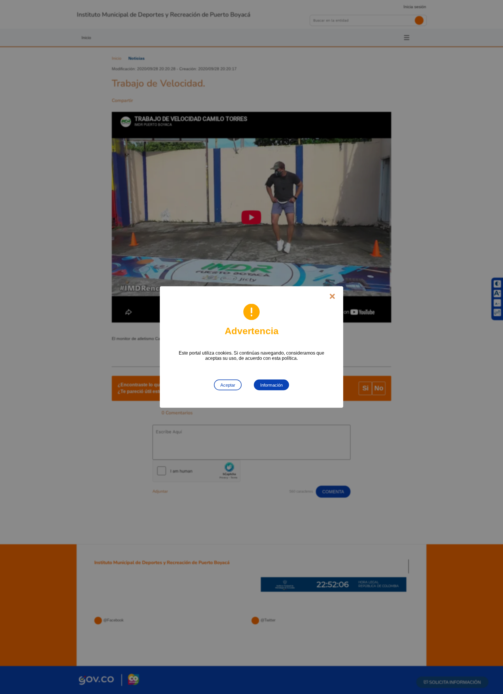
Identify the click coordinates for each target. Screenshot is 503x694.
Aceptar (227, 385)
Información (271, 385)
